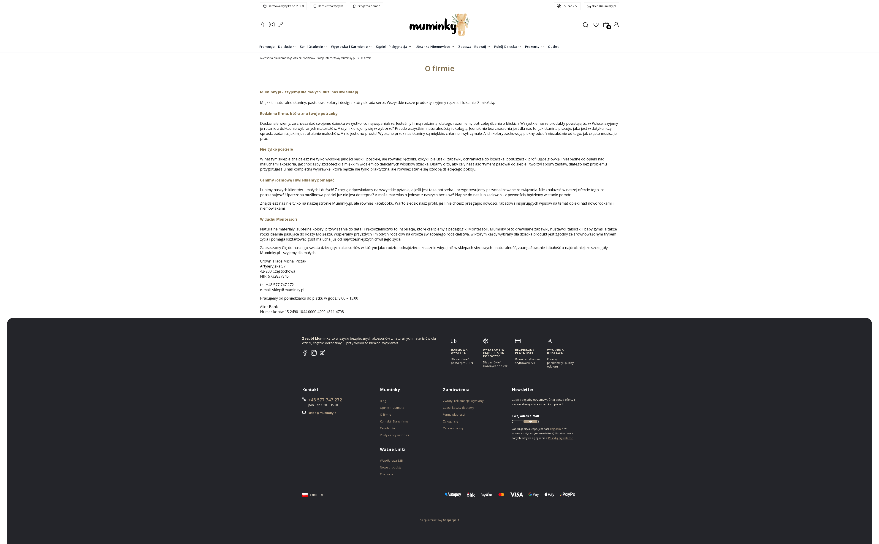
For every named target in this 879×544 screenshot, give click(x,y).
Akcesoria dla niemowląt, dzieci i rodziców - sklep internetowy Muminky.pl (307, 58)
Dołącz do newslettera (530, 421)
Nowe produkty (391, 467)
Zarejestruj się (453, 428)
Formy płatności (454, 414)
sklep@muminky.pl (604, 6)
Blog (383, 401)
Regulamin (387, 428)
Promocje (386, 474)
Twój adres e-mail (525, 416)
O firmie (385, 414)
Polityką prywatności (560, 438)
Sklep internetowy (438, 520)
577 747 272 (570, 6)
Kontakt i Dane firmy (394, 421)
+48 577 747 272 (325, 400)
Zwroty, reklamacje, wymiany (463, 401)
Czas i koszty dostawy (458, 408)
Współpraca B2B (391, 460)
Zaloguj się (450, 421)
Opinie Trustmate (392, 408)
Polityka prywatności (394, 435)
